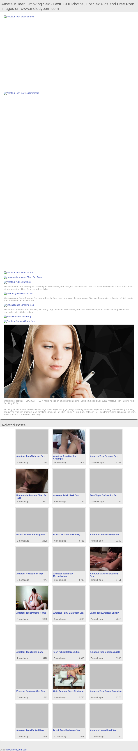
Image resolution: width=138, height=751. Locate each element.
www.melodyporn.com (16, 749)
